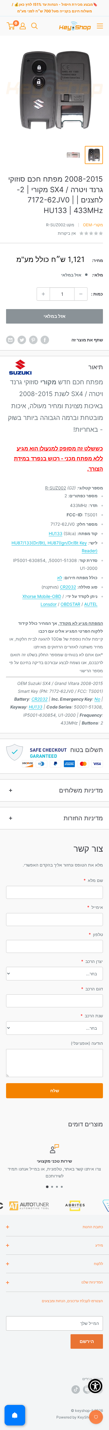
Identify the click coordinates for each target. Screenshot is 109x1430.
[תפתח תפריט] (100, 26)
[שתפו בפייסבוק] (45, 340)
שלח (54, 1090)
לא (59, 577)
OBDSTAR (70, 604)
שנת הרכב (92, 1015)
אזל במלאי (54, 316)
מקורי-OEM (93, 224)
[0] (10, 26)
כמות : (97, 293)
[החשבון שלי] (23, 26)
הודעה (87, 1043)
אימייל (95, 907)
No (97, 699)
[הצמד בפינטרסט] (33, 340)
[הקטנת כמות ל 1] (80, 294)
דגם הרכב (92, 988)
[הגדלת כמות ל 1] (43, 294)
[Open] (15, 1415)
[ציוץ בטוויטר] (22, 340)
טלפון (96, 934)
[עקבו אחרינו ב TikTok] (75, 1389)
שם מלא (93, 880)
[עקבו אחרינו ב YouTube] (87, 1389)
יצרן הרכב (92, 961)
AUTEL (90, 604)
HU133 (55, 533)
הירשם (87, 1341)
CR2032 (68, 586)
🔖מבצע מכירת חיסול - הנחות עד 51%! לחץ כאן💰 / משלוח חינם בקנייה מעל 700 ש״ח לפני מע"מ (54, 7)
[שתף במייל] (10, 340)
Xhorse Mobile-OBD (41, 596)
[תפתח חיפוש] (34, 26)
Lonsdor (49, 604)
